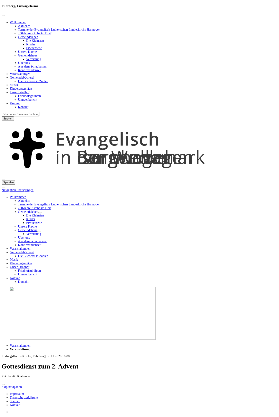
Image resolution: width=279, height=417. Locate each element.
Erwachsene (34, 48)
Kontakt (15, 103)
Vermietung (33, 59)
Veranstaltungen (20, 74)
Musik (14, 85)
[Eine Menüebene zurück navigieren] (3, 15)
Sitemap (15, 401)
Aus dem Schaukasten (32, 66)
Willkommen (18, 22)
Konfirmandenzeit (29, 70)
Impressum (17, 394)
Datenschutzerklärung (24, 397)
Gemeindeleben (28, 37)
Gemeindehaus (27, 55)
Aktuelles (24, 26)
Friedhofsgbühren (29, 96)
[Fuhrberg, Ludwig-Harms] (139, 174)
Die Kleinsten (35, 40)
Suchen (7, 118)
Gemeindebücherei (22, 77)
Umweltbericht (27, 99)
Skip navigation (12, 387)
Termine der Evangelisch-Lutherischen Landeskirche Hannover (59, 29)
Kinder (30, 44)
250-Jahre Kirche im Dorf (34, 33)
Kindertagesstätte (21, 88)
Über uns (24, 62)
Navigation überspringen (17, 190)
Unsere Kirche (27, 51)
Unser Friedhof (19, 92)
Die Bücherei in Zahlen (33, 81)
